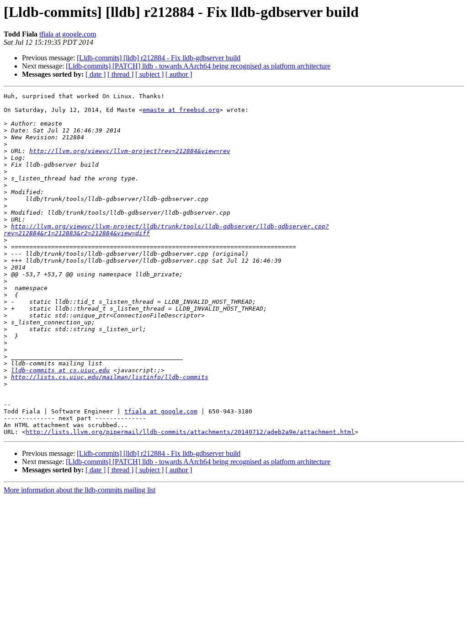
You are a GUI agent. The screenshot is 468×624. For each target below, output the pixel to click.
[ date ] (95, 74)
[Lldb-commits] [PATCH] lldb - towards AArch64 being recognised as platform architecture (198, 66)
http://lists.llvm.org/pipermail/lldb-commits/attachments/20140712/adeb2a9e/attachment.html (190, 431)
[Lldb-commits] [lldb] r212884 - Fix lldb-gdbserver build (158, 58)
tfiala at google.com (67, 34)
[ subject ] (149, 74)
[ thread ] (120, 74)
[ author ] (178, 74)
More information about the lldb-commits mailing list (79, 490)
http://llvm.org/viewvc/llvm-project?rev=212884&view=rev (129, 151)
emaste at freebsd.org (181, 109)
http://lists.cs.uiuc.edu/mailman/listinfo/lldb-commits (109, 377)
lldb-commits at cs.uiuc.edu (60, 370)
